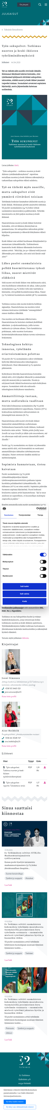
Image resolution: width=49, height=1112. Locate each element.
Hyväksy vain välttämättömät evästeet (20, 1107)
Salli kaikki (24, 586)
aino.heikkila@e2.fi (12, 741)
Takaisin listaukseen (13, 30)
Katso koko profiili (9, 696)
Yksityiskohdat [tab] (24, 515)
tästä (16, 165)
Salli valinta (24, 594)
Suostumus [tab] (8, 515)
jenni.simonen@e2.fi (13, 692)
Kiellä (24, 601)
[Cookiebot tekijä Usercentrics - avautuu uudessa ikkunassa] (36, 508)
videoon (25, 638)
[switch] (43, 562)
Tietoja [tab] (40, 515)
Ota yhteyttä (24, 4)
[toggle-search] (39, 5)
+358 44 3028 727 (13, 737)
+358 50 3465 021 (13, 688)
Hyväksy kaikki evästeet (14, 1102)
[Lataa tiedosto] (45, 767)
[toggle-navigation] (46, 5)
